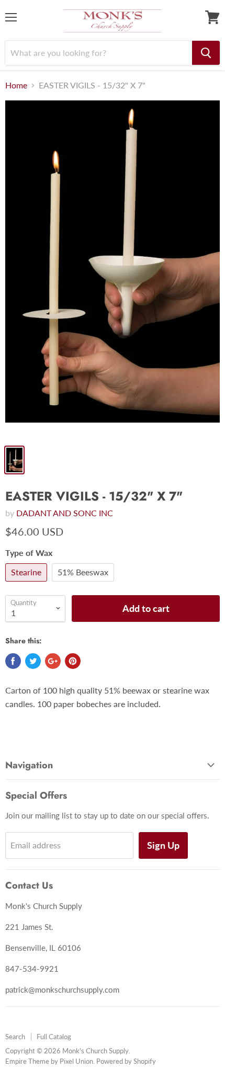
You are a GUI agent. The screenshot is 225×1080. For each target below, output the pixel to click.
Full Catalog (54, 1036)
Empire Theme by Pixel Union (49, 1061)
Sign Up (163, 845)
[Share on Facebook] (13, 661)
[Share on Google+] (53, 661)
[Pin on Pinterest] (73, 661)
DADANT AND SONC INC (64, 513)
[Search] (206, 53)
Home (16, 85)
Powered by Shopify (126, 1061)
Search (15, 1036)
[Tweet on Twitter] (33, 661)
